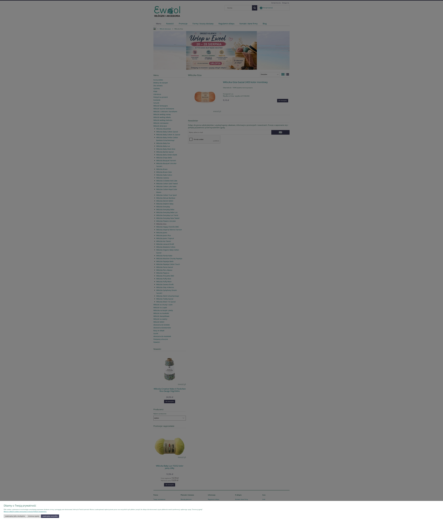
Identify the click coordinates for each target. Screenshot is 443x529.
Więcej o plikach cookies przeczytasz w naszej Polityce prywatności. (25, 512)
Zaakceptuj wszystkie (50, 516)
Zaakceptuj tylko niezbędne (15, 516)
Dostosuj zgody (33, 516)
